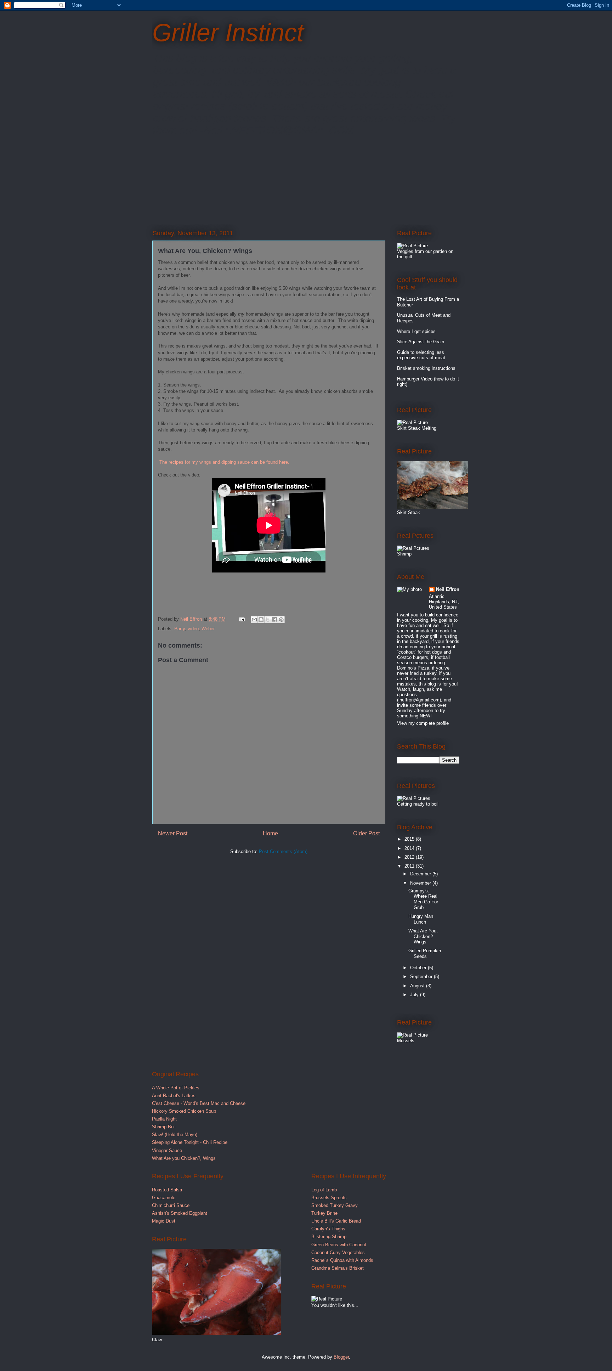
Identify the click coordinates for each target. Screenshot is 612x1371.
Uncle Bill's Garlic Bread (336, 1221)
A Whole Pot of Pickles (175, 1087)
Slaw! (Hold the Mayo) (174, 1134)
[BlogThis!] (261, 619)
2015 (410, 839)
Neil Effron (447, 589)
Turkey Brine (324, 1213)
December (421, 873)
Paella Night (164, 1119)
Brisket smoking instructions (426, 368)
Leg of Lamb (324, 1189)
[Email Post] (241, 619)
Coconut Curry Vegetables (338, 1252)
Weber (208, 628)
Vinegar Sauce (167, 1150)
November (421, 883)
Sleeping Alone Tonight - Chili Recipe (189, 1142)
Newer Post (172, 833)
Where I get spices (416, 331)
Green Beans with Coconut (338, 1244)
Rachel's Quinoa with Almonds (342, 1260)
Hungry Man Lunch (420, 919)
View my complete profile (423, 723)
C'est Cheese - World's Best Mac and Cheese (198, 1103)
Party (179, 628)
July (415, 994)
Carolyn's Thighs (328, 1228)
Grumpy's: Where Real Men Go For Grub (423, 899)
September (422, 976)
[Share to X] (267, 619)
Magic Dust (163, 1221)
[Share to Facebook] (274, 619)
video (193, 628)
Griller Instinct (228, 32)
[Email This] (254, 619)
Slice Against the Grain (420, 341)
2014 (410, 848)
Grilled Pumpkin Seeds (424, 953)
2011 (410, 866)
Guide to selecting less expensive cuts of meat (421, 355)
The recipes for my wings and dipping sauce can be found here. (224, 462)
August (418, 985)
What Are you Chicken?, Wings (184, 1158)
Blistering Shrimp (328, 1236)
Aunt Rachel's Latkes (174, 1095)
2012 (410, 857)
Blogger (341, 1357)
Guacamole (163, 1197)
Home (270, 833)
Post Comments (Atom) (283, 851)
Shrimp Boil (164, 1126)
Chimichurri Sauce (170, 1205)
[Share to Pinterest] (281, 619)
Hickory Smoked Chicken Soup (184, 1111)
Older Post (366, 833)
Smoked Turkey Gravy (334, 1205)
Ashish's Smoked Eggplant (179, 1213)
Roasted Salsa (167, 1189)
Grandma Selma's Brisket (337, 1268)
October (419, 967)
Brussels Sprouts (329, 1197)
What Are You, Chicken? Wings (423, 936)
